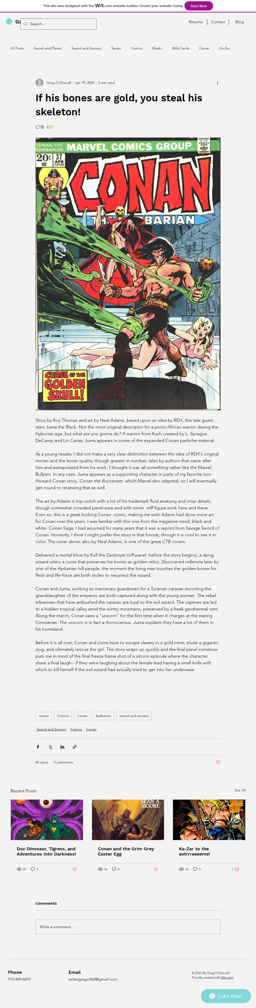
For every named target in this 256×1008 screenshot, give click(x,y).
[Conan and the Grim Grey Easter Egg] (128, 820)
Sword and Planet (48, 48)
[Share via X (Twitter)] (50, 746)
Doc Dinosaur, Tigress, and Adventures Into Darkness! (46, 851)
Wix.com (227, 977)
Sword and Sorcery (86, 48)
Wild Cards (180, 48)
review (44, 716)
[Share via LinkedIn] (62, 746)
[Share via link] (74, 746)
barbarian (103, 716)
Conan (204, 48)
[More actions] (217, 83)
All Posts (17, 48)
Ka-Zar (225, 48)
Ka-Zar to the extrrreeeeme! (194, 851)
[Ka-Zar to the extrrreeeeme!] (209, 820)
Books (157, 48)
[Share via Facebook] (38, 746)
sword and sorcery (134, 716)
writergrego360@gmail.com (93, 979)
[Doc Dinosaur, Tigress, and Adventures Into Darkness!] (47, 820)
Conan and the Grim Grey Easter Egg (126, 851)
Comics (136, 48)
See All (240, 790)
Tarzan (116, 48)
